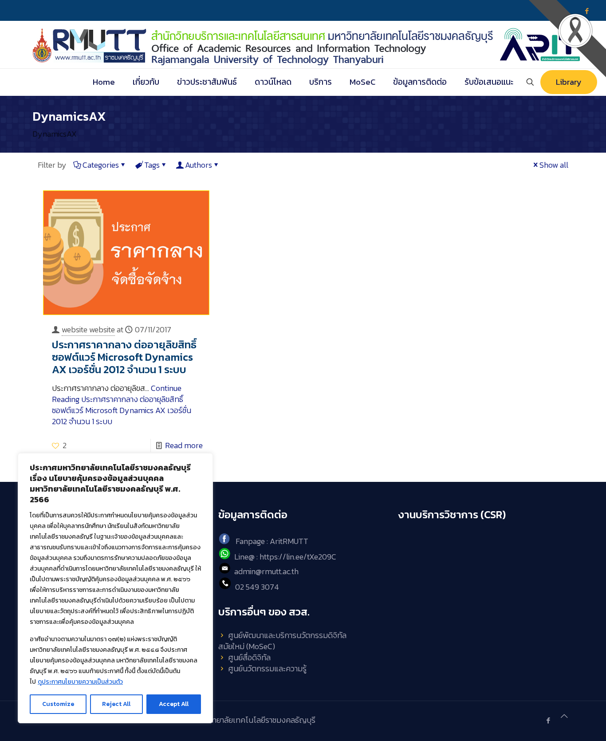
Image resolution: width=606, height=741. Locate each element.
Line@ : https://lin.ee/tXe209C (285, 557)
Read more (184, 445)
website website (88, 329)
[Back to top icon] (564, 715)
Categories (101, 165)
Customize (58, 704)
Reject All (116, 704)
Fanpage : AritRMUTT (272, 542)
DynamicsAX (54, 134)
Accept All (174, 704)
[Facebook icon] (548, 720)
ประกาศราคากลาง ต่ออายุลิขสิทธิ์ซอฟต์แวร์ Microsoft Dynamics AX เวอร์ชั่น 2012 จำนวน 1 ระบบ (124, 357)
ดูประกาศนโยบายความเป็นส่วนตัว (80, 681)
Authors (198, 165)
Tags (152, 165)
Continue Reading (121, 404)
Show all (553, 165)
